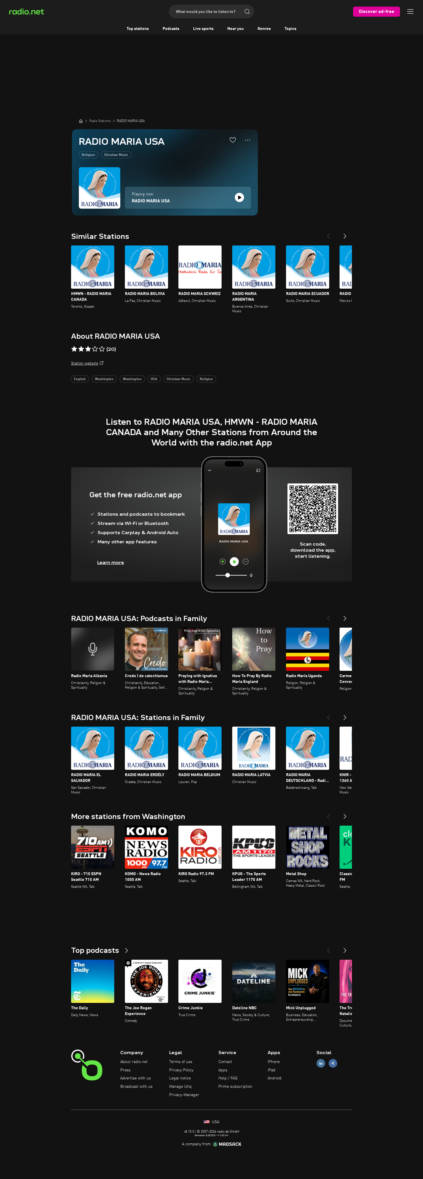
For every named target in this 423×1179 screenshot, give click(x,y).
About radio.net (134, 1062)
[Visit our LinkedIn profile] (321, 1063)
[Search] (247, 11)
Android (274, 1078)
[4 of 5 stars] (95, 349)
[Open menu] (410, 11)
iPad (271, 1070)
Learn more (110, 562)
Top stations (138, 29)
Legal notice (180, 1078)
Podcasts (171, 29)
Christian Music (116, 155)
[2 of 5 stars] (81, 349)
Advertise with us (135, 1078)
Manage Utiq (180, 1087)
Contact (225, 1062)
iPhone (274, 1062)
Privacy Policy (181, 1070)
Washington (104, 379)
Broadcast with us (136, 1087)
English (80, 379)
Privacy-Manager (184, 1095)
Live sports (203, 29)
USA (154, 379)
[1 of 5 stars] (74, 349)
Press (125, 1070)
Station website (84, 363)
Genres (264, 29)
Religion (88, 155)
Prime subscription (235, 1087)
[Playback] (239, 197)
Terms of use (180, 1062)
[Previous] (328, 234)
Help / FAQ (227, 1078)
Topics (290, 29)
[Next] (345, 234)
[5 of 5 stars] (101, 349)
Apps (222, 1070)
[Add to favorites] (232, 139)
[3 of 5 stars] (88, 349)
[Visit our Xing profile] (333, 1063)
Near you (235, 29)
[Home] (81, 121)
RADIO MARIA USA (151, 201)
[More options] (247, 140)
